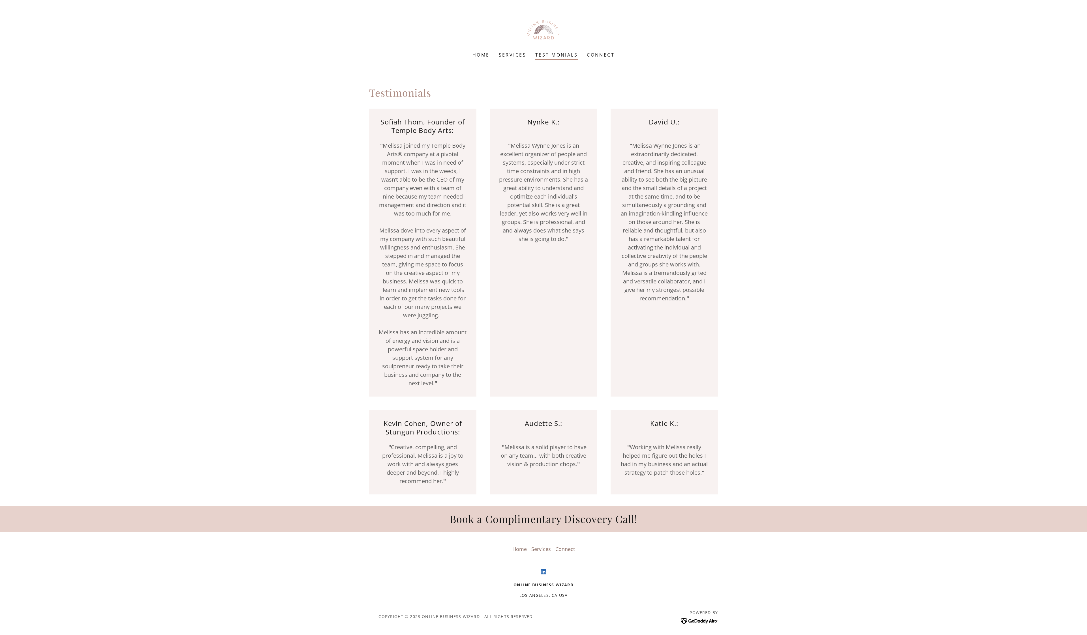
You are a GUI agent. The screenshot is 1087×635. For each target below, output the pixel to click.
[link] (543, 29)
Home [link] (481, 55)
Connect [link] (601, 55)
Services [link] (512, 55)
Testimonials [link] (556, 55)
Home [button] (519, 549)
